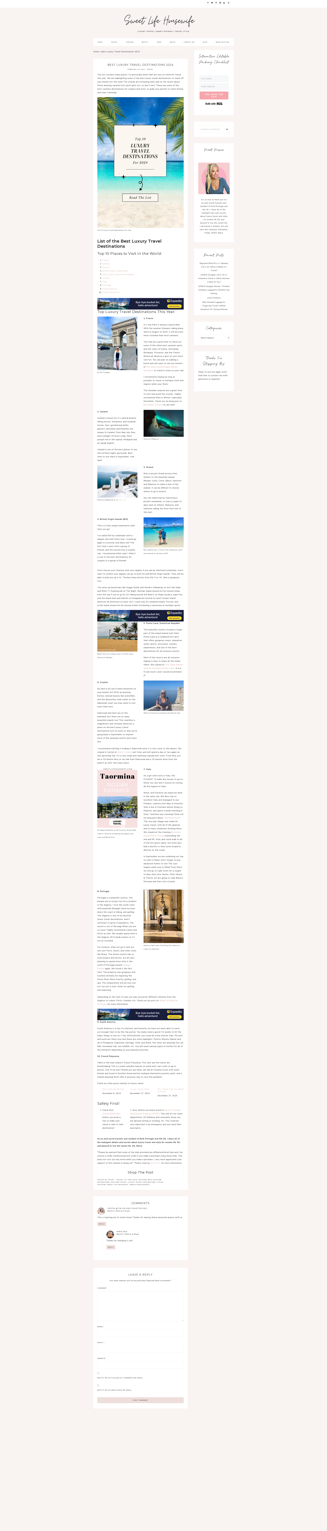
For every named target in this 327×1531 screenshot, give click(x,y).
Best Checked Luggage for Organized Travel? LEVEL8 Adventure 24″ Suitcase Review (214, 306)
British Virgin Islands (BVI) (115, 271)
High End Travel (119, 1182)
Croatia (106, 278)
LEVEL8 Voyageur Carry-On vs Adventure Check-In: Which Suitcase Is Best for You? (214, 278)
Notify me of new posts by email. (114, 1390)
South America (109, 289)
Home (96, 51)
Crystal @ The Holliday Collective (125, 1208)
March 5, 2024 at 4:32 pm (119, 1211)
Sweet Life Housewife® (163, 22)
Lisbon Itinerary (214, 298)
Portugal (106, 285)
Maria (119, 1231)
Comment (102, 1288)
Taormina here (171, 818)
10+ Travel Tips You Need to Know (170, 1090)
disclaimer (156, 1163)
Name (100, 1327)
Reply (102, 1224)
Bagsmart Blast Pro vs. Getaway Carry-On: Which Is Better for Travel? (214, 267)
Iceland (106, 263)
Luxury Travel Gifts (139, 1089)
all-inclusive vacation (135, 1180)
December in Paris (153, 404)
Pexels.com (163, 439)
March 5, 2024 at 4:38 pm (128, 1234)
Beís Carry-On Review (113, 1089)
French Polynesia (110, 292)
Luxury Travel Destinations (141, 1182)
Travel (150, 69)
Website (101, 1358)
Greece (106, 267)
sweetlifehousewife (140, 1184)
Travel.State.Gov (111, 1113)
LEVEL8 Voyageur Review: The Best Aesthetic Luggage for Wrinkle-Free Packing (214, 290)
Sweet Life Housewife (117, 1184)
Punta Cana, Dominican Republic (118, 274)
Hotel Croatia (124, 752)
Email (100, 1342)
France (105, 260)
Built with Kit (214, 103)
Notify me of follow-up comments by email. (120, 1378)
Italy (104, 281)
